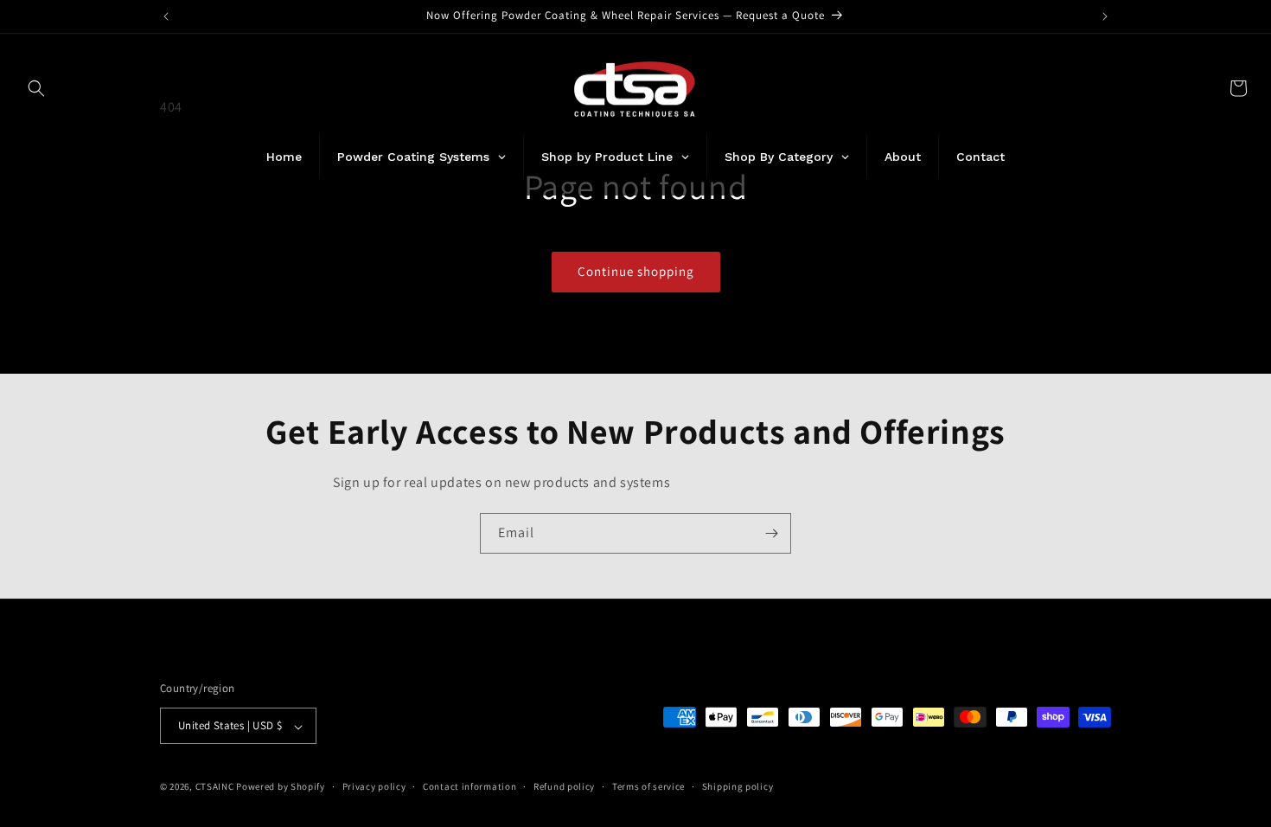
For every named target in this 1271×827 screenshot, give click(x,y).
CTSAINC (214, 787)
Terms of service (648, 786)
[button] (36, 88)
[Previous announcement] (166, 16)
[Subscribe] (771, 533)
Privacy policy (374, 786)
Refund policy (564, 786)
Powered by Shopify (280, 787)
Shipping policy (738, 786)
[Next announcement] (1105, 16)
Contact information (469, 786)
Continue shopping (636, 271)
